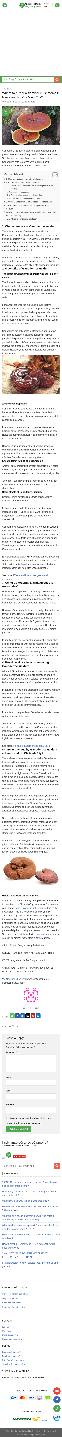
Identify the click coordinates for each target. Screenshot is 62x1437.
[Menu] (4, 5)
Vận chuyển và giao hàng (13, 1364)
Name (9, 1077)
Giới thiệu (6, 1331)
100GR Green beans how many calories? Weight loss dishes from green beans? (29, 1184)
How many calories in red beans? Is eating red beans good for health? (29, 1193)
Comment (11, 1052)
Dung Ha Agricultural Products (30, 908)
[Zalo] (57, 1417)
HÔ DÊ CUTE (30, 102)
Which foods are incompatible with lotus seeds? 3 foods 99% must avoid (30, 1208)
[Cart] (57, 5)
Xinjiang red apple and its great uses (31, 746)
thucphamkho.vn (15, 979)
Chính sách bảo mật (11, 1352)
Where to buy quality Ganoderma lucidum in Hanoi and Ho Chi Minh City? (31, 214)
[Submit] (57, 79)
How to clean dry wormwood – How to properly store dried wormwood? (28, 1246)
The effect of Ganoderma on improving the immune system (32, 187)
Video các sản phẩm (11, 1303)
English (47, 3)
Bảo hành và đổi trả (11, 1356)
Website (10, 1104)
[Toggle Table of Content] (53, 174)
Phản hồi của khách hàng (13, 1307)
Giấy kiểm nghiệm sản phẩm (15, 1294)
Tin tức (7, 88)
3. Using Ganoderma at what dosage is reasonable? (29, 202)
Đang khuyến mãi (10, 1335)
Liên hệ (5, 1327)
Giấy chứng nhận (10, 1298)
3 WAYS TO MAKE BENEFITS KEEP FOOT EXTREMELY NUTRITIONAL (25, 1255)
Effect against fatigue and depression (26, 195)
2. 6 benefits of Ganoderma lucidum (22, 182)
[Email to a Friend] (27, 1015)
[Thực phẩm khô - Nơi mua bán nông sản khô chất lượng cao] (30, 5)
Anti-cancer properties (20, 192)
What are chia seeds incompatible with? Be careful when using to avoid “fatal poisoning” (28, 1218)
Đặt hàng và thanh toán (13, 1360)
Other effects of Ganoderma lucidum (26, 198)
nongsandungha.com (45, 934)
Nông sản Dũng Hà (36, 1434)
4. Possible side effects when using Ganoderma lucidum (27, 207)
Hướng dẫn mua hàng (12, 1339)
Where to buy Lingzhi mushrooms (24, 219)
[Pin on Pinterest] (33, 1015)
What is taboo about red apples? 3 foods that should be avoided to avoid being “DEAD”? (30, 1227)
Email (9, 1091)
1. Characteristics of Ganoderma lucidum (24, 179)
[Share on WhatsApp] (12, 1015)
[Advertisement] (31, 43)
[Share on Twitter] (22, 1015)
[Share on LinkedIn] (38, 1015)
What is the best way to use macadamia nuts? (25, 1201)
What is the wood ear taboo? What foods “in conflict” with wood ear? (31, 1236)
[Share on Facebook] (17, 1015)
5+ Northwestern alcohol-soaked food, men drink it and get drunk (30, 1265)
